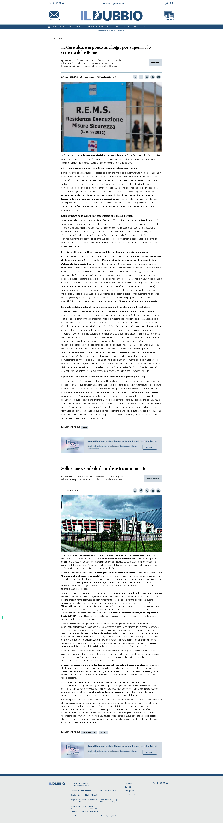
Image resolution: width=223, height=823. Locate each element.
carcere (103, 732)
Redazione (155, 62)
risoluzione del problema (74, 224)
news (85, 427)
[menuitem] (55, 26)
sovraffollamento (89, 732)
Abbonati (170, 20)
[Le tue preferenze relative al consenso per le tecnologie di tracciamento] (2, 617)
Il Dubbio (52, 39)
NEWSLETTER (54, 19)
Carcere (59, 39)
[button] (167, 3)
